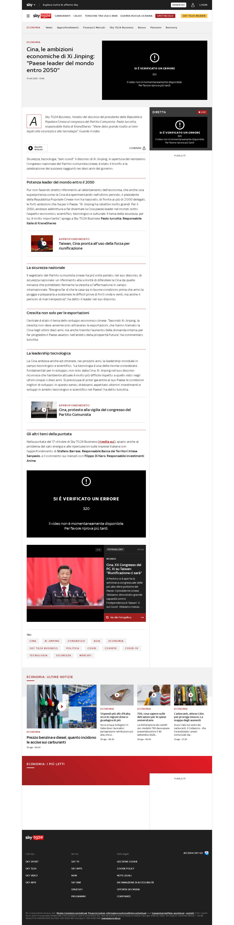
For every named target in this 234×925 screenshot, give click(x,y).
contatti (190, 913)
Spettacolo (165, 15)
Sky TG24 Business (122, 27)
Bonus (142, 27)
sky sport (32, 861)
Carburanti (63, 15)
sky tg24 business (44, 648)
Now (74, 875)
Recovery (171, 27)
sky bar (76, 882)
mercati (85, 655)
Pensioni (155, 27)
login (203, 4)
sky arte (31, 882)
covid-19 (131, 648)
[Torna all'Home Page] (42, 16)
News (49, 27)
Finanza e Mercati (94, 27)
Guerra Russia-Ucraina (136, 15)
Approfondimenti (68, 27)
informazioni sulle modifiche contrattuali (126, 913)
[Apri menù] (28, 16)
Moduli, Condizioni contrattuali (72, 913)
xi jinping (52, 641)
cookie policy (126, 868)
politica (72, 648)
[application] (37, 148)
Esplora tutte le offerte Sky (60, 4)
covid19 (111, 648)
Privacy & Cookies (96, 913)
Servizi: (75, 854)
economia (116, 641)
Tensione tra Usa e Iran (101, 15)
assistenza (178, 913)
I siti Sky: (30, 854)
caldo (77, 15)
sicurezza (63, 655)
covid (92, 648)
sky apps (76, 868)
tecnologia (39, 655)
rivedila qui (106, 441)
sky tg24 (31, 868)
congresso (76, 641)
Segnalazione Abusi (111, 918)
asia (97, 641)
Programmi (78, 896)
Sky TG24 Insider (194, 15)
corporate (124, 896)
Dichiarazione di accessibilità (135, 882)
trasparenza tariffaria (162, 913)
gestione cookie (127, 861)
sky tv (75, 861)
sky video (32, 875)
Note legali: (123, 854)
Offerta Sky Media (128, 889)
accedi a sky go (193, 853)
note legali (124, 875)
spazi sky (77, 889)
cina (33, 641)
